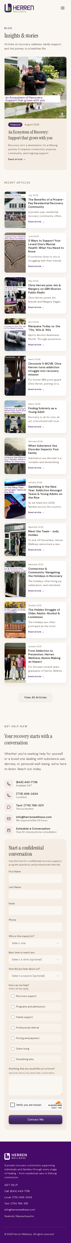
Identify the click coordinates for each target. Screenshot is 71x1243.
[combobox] (35, 943)
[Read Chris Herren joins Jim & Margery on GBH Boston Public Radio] (15, 295)
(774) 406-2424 (27, 793)
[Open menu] (63, 8)
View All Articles (35, 697)
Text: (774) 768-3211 (30, 805)
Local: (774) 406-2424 (18, 1197)
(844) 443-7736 (27, 782)
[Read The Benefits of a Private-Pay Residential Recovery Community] (15, 210)
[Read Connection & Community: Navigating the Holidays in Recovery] (15, 579)
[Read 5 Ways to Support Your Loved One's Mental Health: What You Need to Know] (15, 253)
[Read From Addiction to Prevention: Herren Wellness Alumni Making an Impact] (15, 663)
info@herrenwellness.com (34, 817)
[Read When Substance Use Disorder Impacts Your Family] (15, 456)
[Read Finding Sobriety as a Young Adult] (15, 416)
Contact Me (35, 1119)
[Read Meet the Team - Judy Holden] (15, 539)
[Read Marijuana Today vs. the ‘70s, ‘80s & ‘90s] (15, 334)
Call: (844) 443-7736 (17, 1191)
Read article (36, 221)
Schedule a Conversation (33, 828)
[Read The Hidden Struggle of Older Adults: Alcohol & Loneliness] (15, 620)
